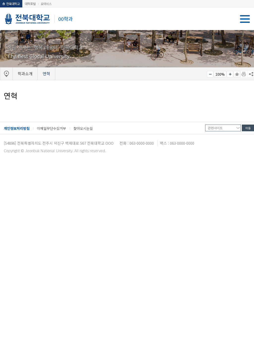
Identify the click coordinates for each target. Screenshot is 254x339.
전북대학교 (13, 3)
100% (220, 74)
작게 (210, 74)
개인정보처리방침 (17, 128)
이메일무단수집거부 (51, 128)
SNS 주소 (251, 74)
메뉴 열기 (245, 19)
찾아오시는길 (83, 128)
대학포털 (30, 3)
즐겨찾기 (237, 74)
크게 (230, 74)
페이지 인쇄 (244, 74)
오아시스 (46, 3)
